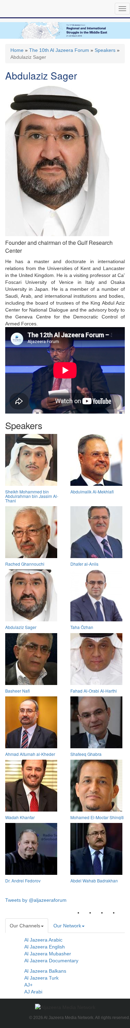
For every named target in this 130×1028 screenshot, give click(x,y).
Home (17, 50)
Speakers (105, 50)
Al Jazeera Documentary (51, 960)
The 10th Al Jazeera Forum (59, 50)
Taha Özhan (81, 627)
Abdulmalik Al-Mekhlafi (92, 491)
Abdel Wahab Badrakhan (94, 880)
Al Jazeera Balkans (45, 971)
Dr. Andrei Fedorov (23, 880)
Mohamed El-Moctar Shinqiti (97, 817)
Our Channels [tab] (25, 925)
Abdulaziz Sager (20, 627)
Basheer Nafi (17, 691)
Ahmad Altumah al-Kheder (30, 754)
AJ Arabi (33, 991)
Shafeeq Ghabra (86, 754)
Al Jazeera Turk (41, 978)
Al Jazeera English (44, 947)
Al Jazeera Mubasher (47, 953)
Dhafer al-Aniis (84, 564)
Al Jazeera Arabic (43, 940)
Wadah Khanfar (20, 817)
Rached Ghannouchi (24, 564)
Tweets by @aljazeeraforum (36, 900)
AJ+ (28, 985)
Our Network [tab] (67, 925)
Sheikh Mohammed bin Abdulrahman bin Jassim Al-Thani (31, 496)
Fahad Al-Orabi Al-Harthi (93, 691)
